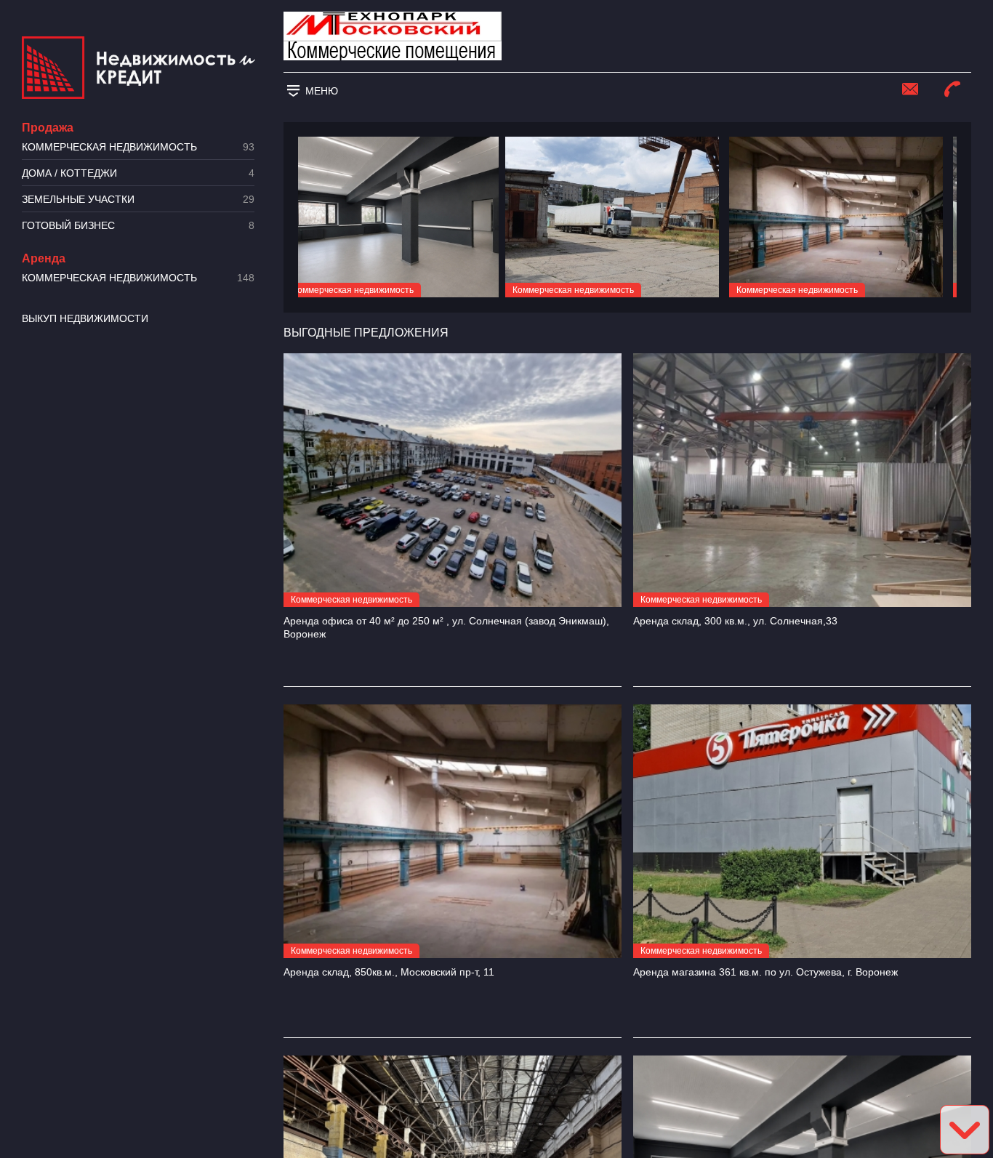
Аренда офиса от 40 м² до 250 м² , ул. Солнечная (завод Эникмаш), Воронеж (446, 627)
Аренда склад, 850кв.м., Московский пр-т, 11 (389, 972)
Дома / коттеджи (138, 173)
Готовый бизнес (138, 226)
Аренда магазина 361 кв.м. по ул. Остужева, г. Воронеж (765, 972)
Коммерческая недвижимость (138, 147)
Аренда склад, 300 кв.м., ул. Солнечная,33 (735, 621)
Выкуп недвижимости (85, 318)
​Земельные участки (138, 199)
